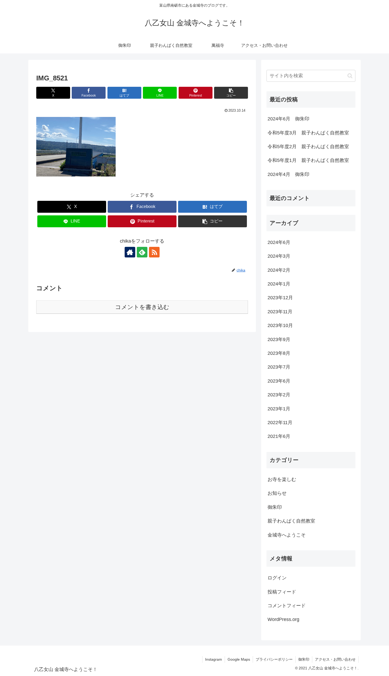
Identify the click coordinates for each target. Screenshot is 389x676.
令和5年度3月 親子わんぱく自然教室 (308, 132)
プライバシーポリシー (274, 659)
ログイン (277, 577)
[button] (231, 93)
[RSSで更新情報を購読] (154, 252)
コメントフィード (287, 605)
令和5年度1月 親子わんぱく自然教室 (308, 160)
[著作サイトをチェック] (130, 252)
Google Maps (239, 659)
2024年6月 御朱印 (288, 118)
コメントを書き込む (142, 307)
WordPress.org (283, 619)
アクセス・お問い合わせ (335, 659)
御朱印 (303, 659)
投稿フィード (282, 592)
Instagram (213, 659)
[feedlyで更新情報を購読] (142, 252)
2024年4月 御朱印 (288, 174)
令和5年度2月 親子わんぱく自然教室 (308, 146)
